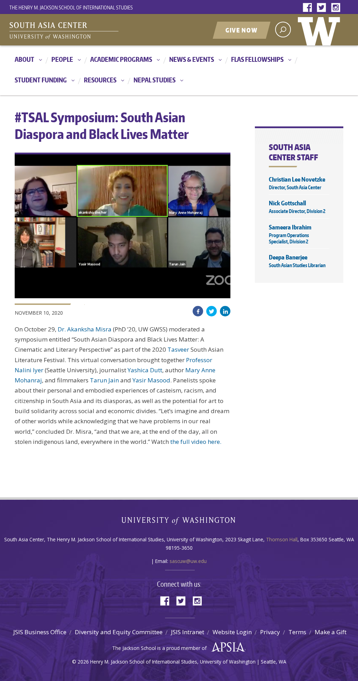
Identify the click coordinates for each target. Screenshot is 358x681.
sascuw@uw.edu (188, 561)
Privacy (270, 632)
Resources (100, 80)
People (62, 59)
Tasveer (178, 349)
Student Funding (41, 80)
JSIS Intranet (187, 632)
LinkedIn (225, 311)
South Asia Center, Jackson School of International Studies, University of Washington (96, 30)
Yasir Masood (151, 380)
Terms (297, 632)
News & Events (191, 59)
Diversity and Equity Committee (119, 632)
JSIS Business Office (39, 632)
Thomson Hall (282, 539)
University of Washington (320, 29)
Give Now (241, 30)
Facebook (309, 8)
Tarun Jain (104, 380)
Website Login (232, 632)
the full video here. (196, 442)
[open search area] (283, 29)
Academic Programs (121, 59)
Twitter (323, 8)
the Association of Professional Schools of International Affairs (226, 647)
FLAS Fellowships (257, 59)
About (24, 59)
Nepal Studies (155, 80)
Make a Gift (330, 632)
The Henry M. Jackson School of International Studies (71, 7)
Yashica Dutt (145, 370)
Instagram (337, 8)
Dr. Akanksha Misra (85, 329)
